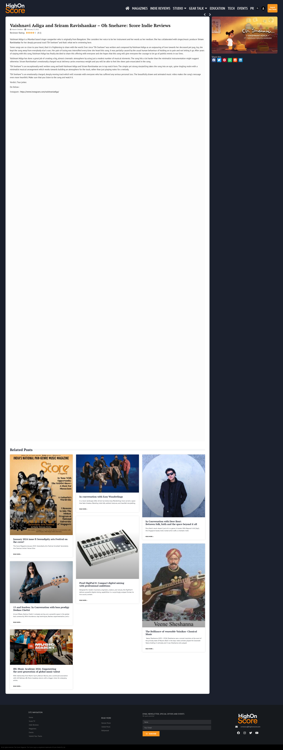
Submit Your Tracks (35, 736)
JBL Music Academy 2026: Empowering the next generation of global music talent (36, 670)
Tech (231, 8)
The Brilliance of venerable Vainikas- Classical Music (171, 633)
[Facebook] (238, 733)
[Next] (209, 15)
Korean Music (106, 723)
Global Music (105, 727)
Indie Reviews (160, 8)
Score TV (32, 721)
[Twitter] (250, 733)
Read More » (17, 554)
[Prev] (205, 15)
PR (252, 8)
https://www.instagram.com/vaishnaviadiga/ (39, 91)
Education (217, 8)
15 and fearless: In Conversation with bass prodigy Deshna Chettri (41, 609)
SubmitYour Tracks (272, 8)
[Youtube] (257, 733)
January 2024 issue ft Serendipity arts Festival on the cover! (40, 540)
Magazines (140, 8)
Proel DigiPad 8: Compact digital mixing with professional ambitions (101, 584)
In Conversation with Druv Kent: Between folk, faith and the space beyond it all (171, 523)
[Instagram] (244, 733)
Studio (178, 8)
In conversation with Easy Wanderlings (101, 496)
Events (242, 8)
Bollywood (105, 730)
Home (31, 717)
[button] (257, 8)
